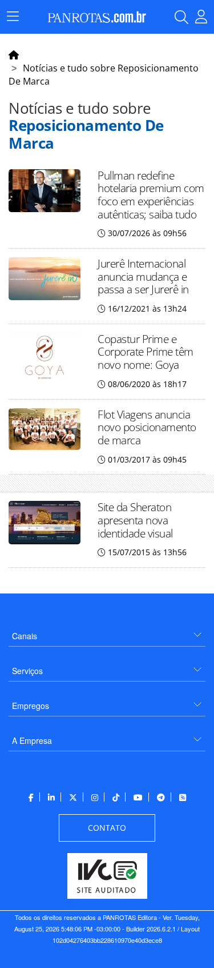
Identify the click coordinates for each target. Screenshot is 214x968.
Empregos (30, 705)
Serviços (27, 670)
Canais (24, 636)
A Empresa (32, 740)
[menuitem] (107, 631)
